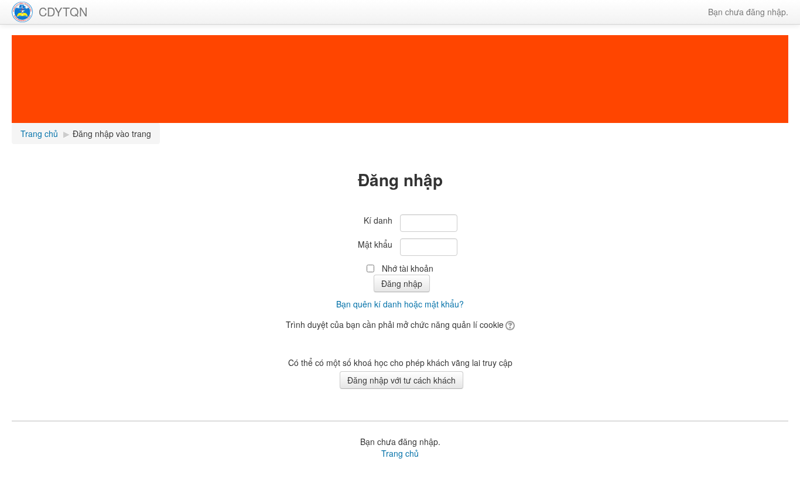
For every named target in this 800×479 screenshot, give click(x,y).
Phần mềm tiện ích (180, 473)
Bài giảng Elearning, (108, 473)
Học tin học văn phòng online (269, 473)
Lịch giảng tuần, (41, 473)
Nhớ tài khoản (407, 268)
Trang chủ (400, 453)
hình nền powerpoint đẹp (573, 473)
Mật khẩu (375, 244)
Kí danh (378, 220)
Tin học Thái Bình (745, 473)
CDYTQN (63, 11)
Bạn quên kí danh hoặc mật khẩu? (400, 304)
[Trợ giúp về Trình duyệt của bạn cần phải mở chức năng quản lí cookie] (509, 324)
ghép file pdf (423, 473)
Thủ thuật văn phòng (361, 473)
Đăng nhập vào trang (112, 133)
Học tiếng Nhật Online (486, 473)
